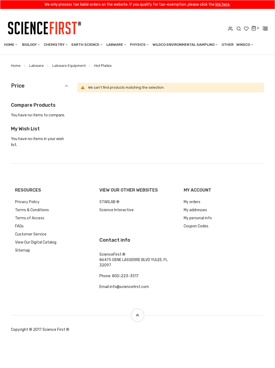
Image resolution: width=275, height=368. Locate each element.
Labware (114, 45)
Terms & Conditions (32, 210)
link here (222, 4)
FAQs (19, 226)
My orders (192, 202)
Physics (138, 45)
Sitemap (22, 250)
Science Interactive (116, 210)
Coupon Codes (196, 226)
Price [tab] (18, 86)
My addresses (195, 210)
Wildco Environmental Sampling (184, 45)
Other (228, 45)
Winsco (243, 45)
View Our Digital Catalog (35, 242)
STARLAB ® (109, 202)
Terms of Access (29, 218)
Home (9, 45)
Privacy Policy (27, 202)
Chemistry (54, 45)
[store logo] (44, 27)
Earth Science (85, 45)
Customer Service (30, 234)
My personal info (198, 218)
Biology (29, 45)
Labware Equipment (69, 66)
